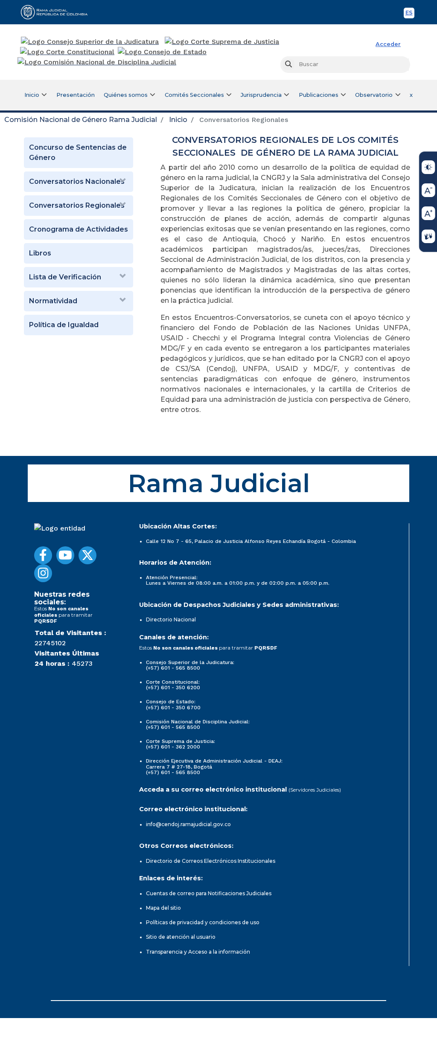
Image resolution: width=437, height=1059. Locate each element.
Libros (40, 253)
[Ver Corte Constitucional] (67, 52)
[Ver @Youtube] (65, 555)
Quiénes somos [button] (126, 95)
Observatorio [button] (374, 95)
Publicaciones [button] (318, 95)
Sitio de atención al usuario (181, 937)
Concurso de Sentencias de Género (78, 152)
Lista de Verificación (65, 277)
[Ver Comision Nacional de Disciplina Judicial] (96, 62)
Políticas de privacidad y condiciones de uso (202, 922)
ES (409, 13)
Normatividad (53, 301)
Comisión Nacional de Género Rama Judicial (80, 120)
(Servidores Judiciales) (314, 789)
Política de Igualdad (64, 325)
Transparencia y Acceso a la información (198, 952)
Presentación (75, 95)
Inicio (178, 120)
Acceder (388, 44)
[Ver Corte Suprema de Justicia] (222, 42)
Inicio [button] (31, 95)
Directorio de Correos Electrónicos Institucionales (210, 861)
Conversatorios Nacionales (77, 181)
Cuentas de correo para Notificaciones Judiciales (208, 893)
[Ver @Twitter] (87, 555)
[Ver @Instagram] (43, 573)
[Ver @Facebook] (43, 555)
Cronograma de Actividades (78, 229)
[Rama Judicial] (58, 12)
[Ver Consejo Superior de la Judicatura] (89, 42)
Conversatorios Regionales (77, 205)
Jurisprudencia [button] (261, 95)
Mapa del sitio (163, 908)
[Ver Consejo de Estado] (162, 52)
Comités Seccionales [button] (194, 95)
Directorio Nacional (171, 619)
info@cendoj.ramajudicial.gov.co (188, 824)
